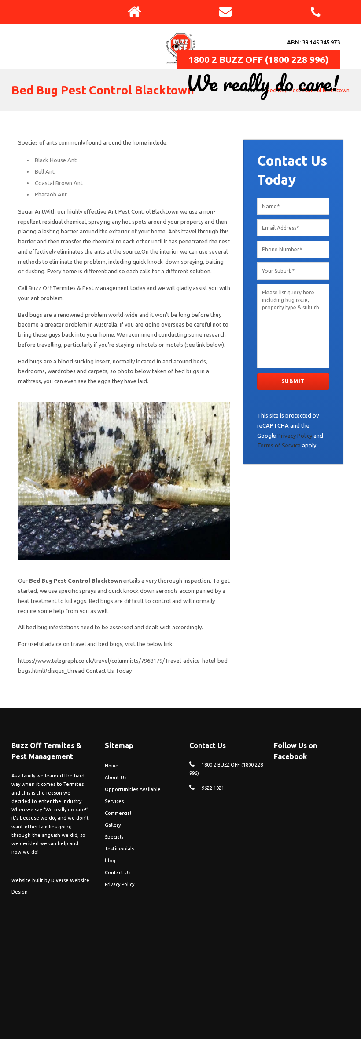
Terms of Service (279, 445)
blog (110, 860)
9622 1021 (213, 788)
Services (114, 801)
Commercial (118, 813)
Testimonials (119, 848)
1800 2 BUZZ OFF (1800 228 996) (258, 59)
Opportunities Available (133, 789)
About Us (115, 777)
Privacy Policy (294, 435)
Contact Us (117, 872)
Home (253, 90)
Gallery (113, 825)
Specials (114, 836)
